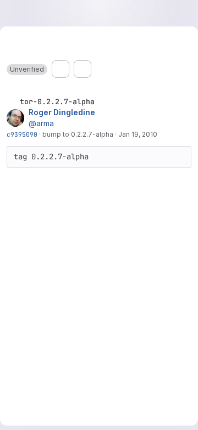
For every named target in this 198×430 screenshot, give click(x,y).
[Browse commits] (82, 69)
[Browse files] (60, 69)
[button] (27, 69)
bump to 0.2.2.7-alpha (77, 134)
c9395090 (22, 134)
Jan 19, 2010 (137, 134)
